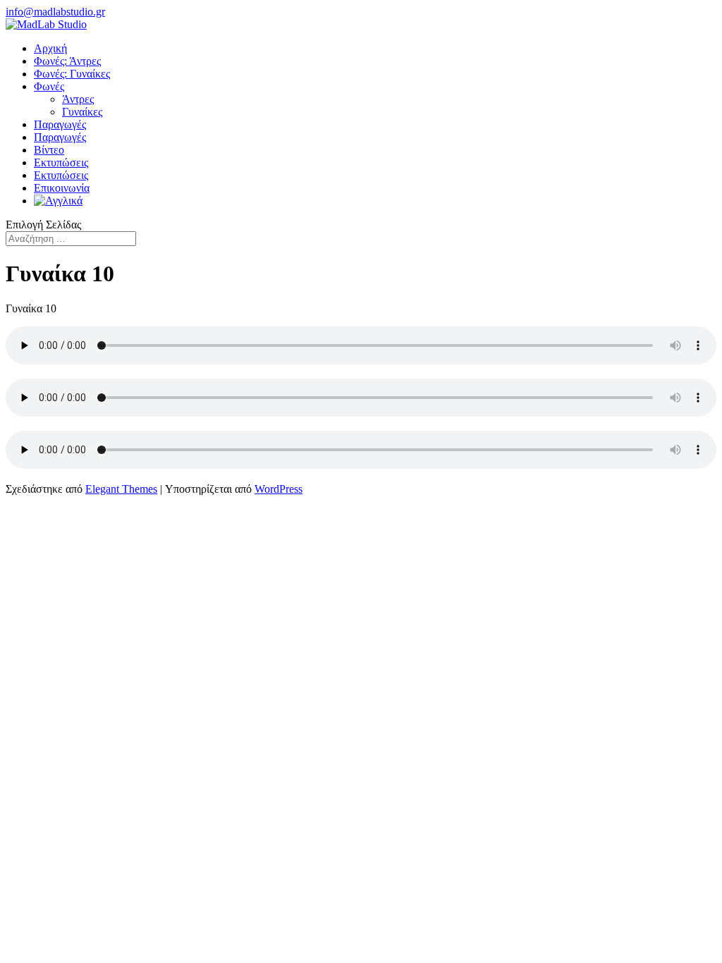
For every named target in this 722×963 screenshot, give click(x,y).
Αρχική (50, 48)
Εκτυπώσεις (61, 162)
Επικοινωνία (62, 188)
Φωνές (49, 86)
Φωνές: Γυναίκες (72, 74)
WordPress (278, 489)
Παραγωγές (60, 124)
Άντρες (78, 99)
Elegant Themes (121, 489)
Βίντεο (49, 150)
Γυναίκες (82, 112)
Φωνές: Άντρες (67, 61)
